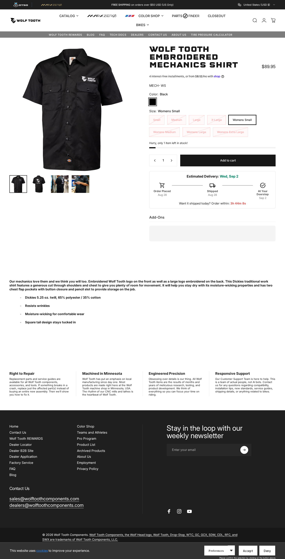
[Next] (125, 115)
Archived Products (91, 451)
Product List (86, 445)
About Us (179, 34)
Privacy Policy (87, 469)
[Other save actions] (231, 550)
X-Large (216, 119)
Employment (86, 463)
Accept (248, 551)
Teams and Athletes (92, 432)
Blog (91, 34)
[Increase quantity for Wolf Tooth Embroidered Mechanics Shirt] (172, 160)
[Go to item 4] (80, 184)
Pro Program (86, 438)
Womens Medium (164, 132)
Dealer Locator (20, 445)
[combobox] (257, 4)
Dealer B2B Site (21, 451)
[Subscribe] (244, 450)
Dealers (137, 34)
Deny (267, 551)
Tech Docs (118, 34)
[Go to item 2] (39, 184)
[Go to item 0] (18, 184)
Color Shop (85, 426)
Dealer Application (23, 457)
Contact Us (157, 34)
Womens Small (242, 119)
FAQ (102, 34)
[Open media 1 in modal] (72, 109)
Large (196, 119)
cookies (42, 551)
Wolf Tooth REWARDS (65, 34)
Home (13, 426)
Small (156, 119)
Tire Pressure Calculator (211, 34)
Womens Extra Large (230, 132)
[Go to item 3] (60, 184)
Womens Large (196, 132)
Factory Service (21, 463)
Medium (176, 119)
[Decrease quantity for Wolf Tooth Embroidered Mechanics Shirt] (153, 160)
